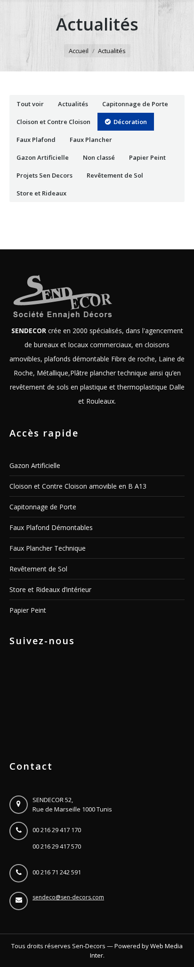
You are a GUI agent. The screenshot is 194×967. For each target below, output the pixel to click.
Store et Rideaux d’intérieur (50, 589)
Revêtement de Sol (115, 175)
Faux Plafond (36, 139)
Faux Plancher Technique (47, 548)
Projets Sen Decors (44, 175)
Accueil (79, 51)
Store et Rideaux (41, 193)
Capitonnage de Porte (135, 104)
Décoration (130, 121)
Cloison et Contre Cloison (53, 121)
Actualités (73, 104)
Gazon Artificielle (42, 157)
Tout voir (30, 104)
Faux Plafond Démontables (51, 527)
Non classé (99, 157)
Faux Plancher (91, 139)
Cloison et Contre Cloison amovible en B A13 (77, 486)
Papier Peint (147, 157)
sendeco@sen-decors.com (68, 897)
